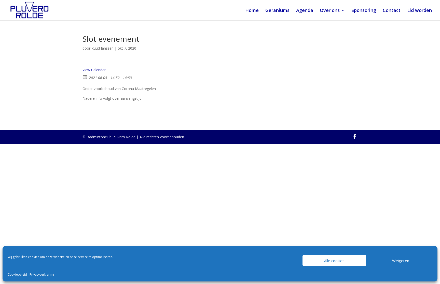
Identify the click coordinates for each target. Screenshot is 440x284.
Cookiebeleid (17, 274)
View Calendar (94, 69)
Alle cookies (334, 260)
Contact (392, 10)
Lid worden (419, 10)
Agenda (304, 10)
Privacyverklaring (42, 274)
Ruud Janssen (102, 48)
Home (252, 10)
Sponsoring (363, 10)
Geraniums (277, 10)
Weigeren (400, 260)
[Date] (85, 76)
